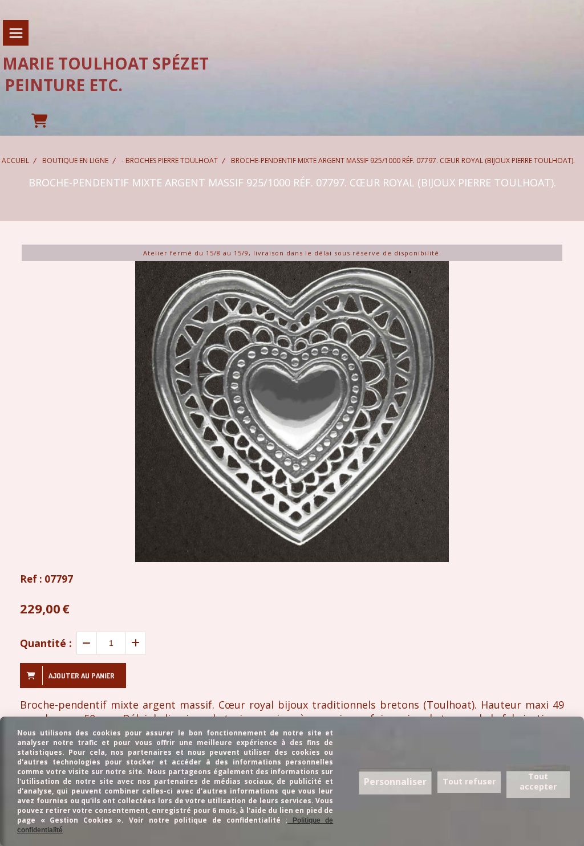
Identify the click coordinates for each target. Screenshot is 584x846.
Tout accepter (538, 781)
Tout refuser (469, 781)
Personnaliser (395, 781)
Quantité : (46, 643)
